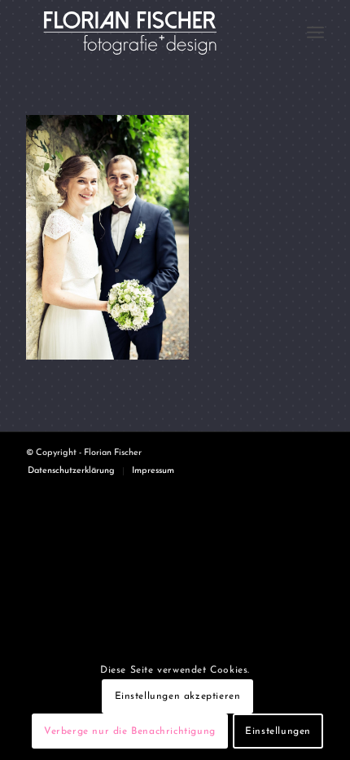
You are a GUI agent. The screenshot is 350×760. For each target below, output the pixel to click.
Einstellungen (278, 731)
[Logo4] (145, 32)
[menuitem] (315, 32)
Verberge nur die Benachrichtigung (130, 731)
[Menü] (315, 32)
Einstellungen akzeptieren (178, 696)
